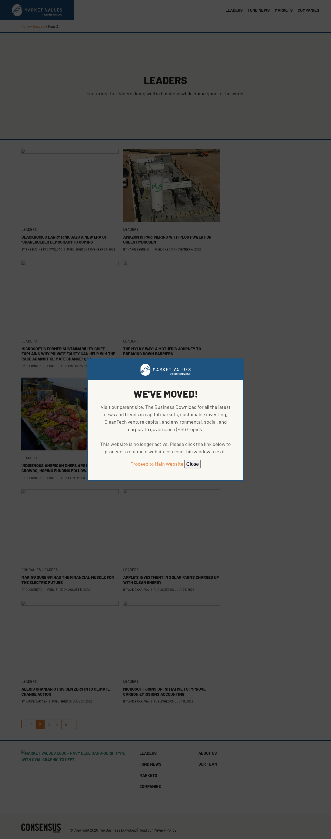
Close (192, 464)
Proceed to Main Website (157, 464)
